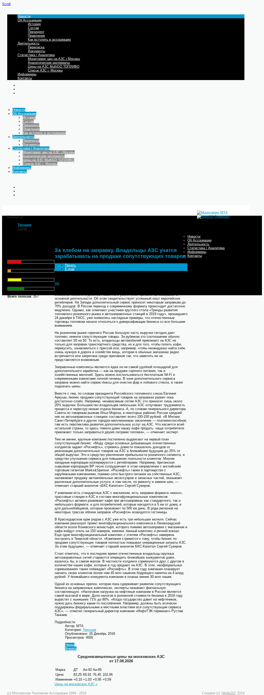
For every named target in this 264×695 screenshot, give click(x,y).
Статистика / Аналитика (36, 55)
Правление (36, 36)
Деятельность (28, 43)
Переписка (36, 47)
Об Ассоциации (30, 20)
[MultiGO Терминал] (213, 217)
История (34, 24)
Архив (22, 229)
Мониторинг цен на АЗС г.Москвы (54, 59)
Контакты (25, 78)
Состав (33, 28)
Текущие (24, 225)
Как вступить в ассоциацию (49, 39)
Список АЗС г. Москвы (45, 70)
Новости (24, 16)
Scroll (6, 4)
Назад (70, 645)
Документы (36, 51)
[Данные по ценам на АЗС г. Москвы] (212, 212)
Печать (70, 265)
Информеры (27, 74)
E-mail (70, 269)
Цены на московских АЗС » (76, 684)
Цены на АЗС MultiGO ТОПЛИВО (53, 66)
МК (57, 283)
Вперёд (71, 648)
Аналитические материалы (49, 63)
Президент (36, 32)
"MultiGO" (228, 693)
